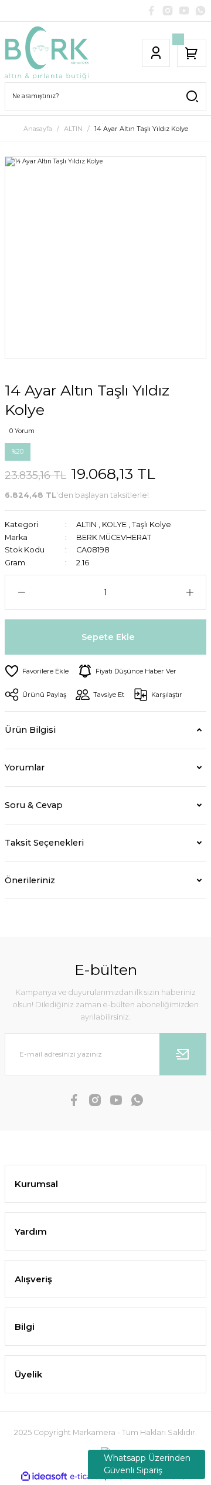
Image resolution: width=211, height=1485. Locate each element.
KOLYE (114, 524)
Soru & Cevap (34, 805)
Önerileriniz (30, 880)
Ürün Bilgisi (30, 730)
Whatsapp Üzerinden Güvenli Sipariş (147, 1464)
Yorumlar (25, 767)
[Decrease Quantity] (21, 592)
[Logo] (47, 52)
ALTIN (86, 524)
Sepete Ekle (108, 637)
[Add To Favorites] (37, 671)
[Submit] (182, 1054)
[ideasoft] (44, 1476)
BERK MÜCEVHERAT (113, 537)
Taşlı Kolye (151, 524)
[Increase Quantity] (189, 592)
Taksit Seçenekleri (44, 842)
